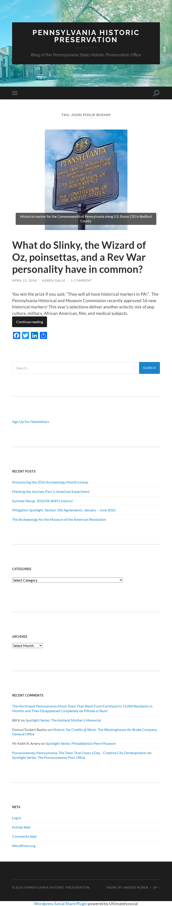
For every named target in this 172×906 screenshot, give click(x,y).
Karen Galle (53, 280)
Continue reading (29, 322)
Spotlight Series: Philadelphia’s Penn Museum (81, 743)
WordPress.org (23, 845)
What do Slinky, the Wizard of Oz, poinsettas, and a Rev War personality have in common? (79, 257)
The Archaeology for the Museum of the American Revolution (59, 519)
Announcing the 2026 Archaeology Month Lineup (50, 482)
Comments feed (24, 836)
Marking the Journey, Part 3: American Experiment (51, 491)
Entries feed (21, 827)
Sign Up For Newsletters (30, 421)
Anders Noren (135, 887)
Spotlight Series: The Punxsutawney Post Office (48, 757)
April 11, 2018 (24, 280)
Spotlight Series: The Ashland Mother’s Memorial (63, 720)
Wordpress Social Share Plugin (61, 903)
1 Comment (81, 280)
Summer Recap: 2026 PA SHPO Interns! (42, 501)
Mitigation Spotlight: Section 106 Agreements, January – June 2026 (64, 510)
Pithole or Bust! (96, 711)
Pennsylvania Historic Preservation (86, 36)
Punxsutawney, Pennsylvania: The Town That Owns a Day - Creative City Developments (79, 753)
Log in (16, 818)
